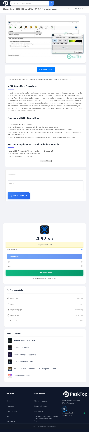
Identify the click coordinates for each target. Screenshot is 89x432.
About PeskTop (12, 411)
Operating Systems (40, 406)
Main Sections (39, 393)
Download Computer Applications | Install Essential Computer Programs (46, 418)
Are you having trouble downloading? (44, 278)
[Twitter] (64, 409)
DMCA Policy (11, 421)
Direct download (46, 273)
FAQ (8, 416)
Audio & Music (81, 9)
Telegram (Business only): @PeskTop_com (72, 401)
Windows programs (40, 401)
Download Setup (45, 70)
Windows (71, 9)
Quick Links (11, 393)
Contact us (10, 406)
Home (9, 401)
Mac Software (38, 411)
